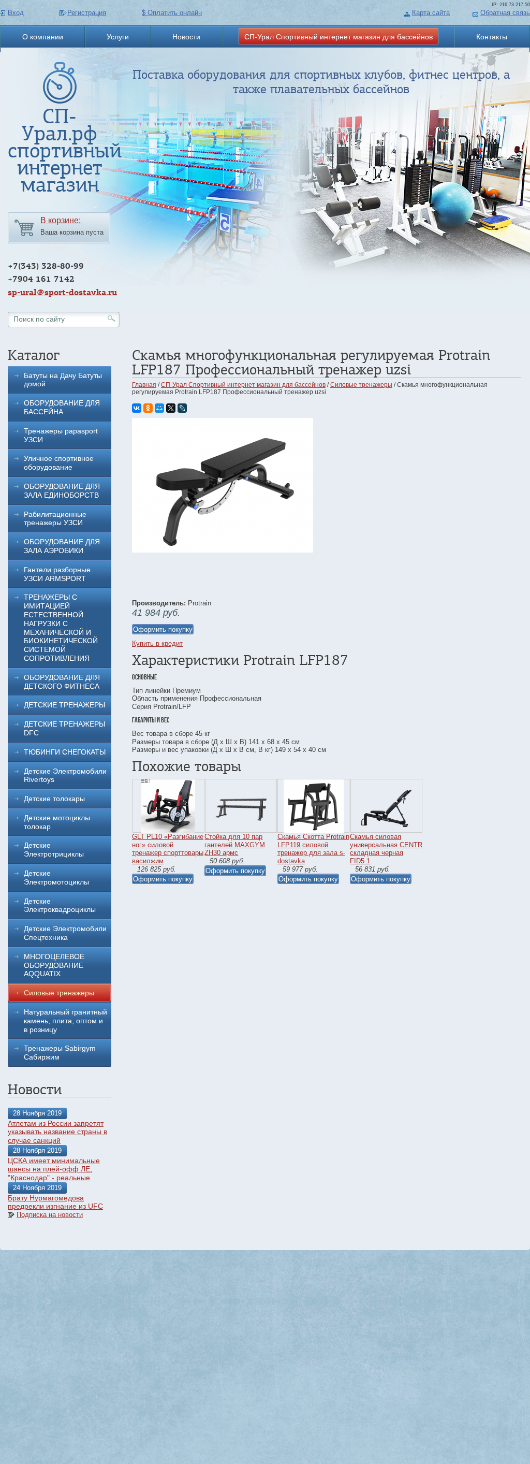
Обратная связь (505, 13)
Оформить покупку (163, 629)
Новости (186, 37)
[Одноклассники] (148, 408)
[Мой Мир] (159, 408)
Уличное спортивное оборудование (59, 462)
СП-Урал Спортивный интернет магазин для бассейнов (338, 37)
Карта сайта (431, 13)
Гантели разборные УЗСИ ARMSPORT (57, 574)
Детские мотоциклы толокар (57, 822)
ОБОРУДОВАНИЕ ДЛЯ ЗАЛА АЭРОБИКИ (62, 546)
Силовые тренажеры (59, 993)
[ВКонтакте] (136, 408)
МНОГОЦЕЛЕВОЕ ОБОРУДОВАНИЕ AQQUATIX (54, 965)
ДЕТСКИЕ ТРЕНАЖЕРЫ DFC (64, 728)
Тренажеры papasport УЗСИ (61, 435)
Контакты (491, 37)
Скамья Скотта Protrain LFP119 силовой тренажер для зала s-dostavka (313, 849)
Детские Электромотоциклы (56, 877)
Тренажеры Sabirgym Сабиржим (60, 1052)
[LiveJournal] (182, 408)
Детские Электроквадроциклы (60, 905)
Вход (16, 13)
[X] (170, 408)
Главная (144, 384)
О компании (42, 37)
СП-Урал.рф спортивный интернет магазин (65, 150)
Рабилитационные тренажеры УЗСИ (55, 518)
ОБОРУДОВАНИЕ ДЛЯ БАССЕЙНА (62, 407)
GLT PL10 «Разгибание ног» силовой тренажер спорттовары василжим (167, 849)
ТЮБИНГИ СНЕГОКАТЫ (65, 752)
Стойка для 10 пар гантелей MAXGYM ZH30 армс (234, 845)
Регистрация (86, 13)
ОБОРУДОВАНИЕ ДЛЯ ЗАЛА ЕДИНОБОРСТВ (62, 490)
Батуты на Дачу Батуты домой (63, 379)
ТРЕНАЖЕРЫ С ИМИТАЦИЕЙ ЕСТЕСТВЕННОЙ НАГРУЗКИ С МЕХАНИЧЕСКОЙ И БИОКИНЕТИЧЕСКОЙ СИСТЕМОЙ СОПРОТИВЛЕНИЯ (61, 627)
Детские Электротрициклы (54, 849)
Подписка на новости (50, 1215)
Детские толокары (54, 798)
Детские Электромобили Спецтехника (65, 932)
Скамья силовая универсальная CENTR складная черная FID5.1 (386, 849)
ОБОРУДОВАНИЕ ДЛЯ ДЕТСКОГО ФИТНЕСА (62, 681)
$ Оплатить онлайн (172, 13)
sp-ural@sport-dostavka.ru (62, 292)
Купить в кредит (157, 643)
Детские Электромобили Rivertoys (65, 775)
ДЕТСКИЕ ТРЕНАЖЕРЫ (64, 705)
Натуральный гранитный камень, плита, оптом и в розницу (65, 1021)
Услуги (118, 37)
